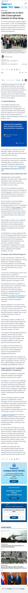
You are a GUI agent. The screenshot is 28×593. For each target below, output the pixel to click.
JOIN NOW (14, 498)
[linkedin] (11, 69)
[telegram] (14, 69)
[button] (20, 72)
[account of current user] (22, 7)
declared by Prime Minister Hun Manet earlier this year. (13, 168)
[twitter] (9, 69)
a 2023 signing (16, 207)
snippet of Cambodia (8, 415)
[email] (17, 69)
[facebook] (6, 69)
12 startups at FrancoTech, (17, 295)
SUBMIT (14, 517)
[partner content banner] (14, 134)
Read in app (4, 1)
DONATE (14, 481)
